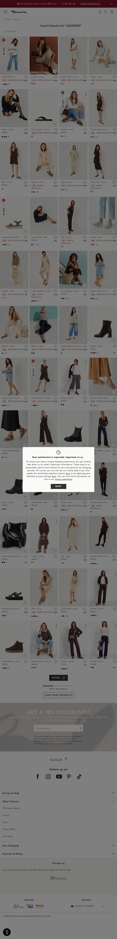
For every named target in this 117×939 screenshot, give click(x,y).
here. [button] (54, 476)
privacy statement (63, 479)
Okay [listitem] (58, 486)
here (68, 473)
